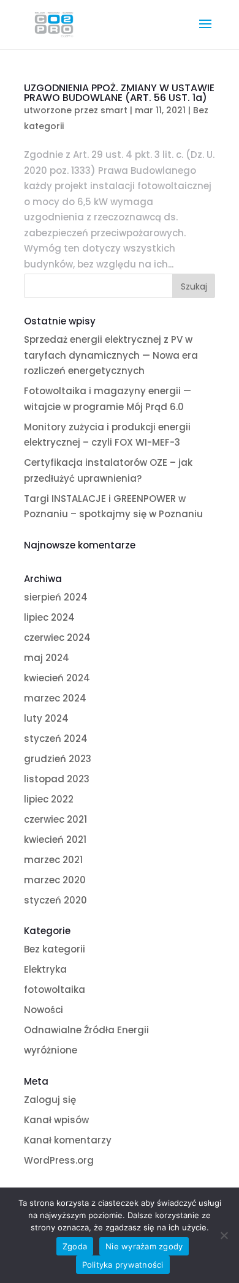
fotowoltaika (54, 989)
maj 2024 (46, 657)
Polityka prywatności (123, 1265)
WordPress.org (59, 1160)
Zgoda (75, 1246)
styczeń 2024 (56, 738)
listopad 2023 (56, 778)
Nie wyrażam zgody (144, 1246)
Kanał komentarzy (68, 1140)
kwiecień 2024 (57, 677)
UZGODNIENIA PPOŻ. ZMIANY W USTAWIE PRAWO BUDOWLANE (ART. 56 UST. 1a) (119, 93)
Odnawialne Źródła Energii (86, 1029)
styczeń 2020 (55, 900)
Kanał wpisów (56, 1119)
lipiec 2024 (49, 617)
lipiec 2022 (49, 799)
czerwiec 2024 (57, 637)
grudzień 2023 (57, 758)
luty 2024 (46, 718)
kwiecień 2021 (55, 839)
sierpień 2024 (56, 597)
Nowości (43, 1009)
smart (114, 110)
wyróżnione (50, 1050)
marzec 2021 (53, 859)
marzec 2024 (55, 698)
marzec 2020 (55, 879)
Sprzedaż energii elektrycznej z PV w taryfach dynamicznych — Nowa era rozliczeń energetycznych (111, 355)
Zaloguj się (50, 1099)
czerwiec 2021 (55, 819)
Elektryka (45, 969)
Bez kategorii (54, 949)
